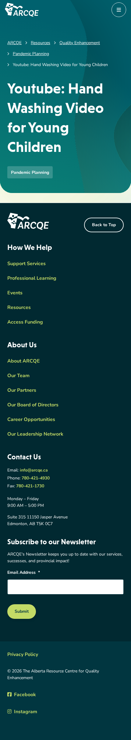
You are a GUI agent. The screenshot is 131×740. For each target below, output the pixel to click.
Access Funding (25, 322)
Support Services (26, 263)
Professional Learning (31, 278)
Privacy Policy (22, 654)
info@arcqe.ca (34, 470)
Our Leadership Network (35, 434)
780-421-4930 (36, 478)
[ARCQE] (22, 9)
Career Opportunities (31, 419)
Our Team (18, 376)
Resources (19, 307)
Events (15, 293)
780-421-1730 (30, 486)
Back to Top (104, 225)
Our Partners (21, 390)
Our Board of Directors (32, 405)
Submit (22, 611)
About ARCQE (23, 361)
